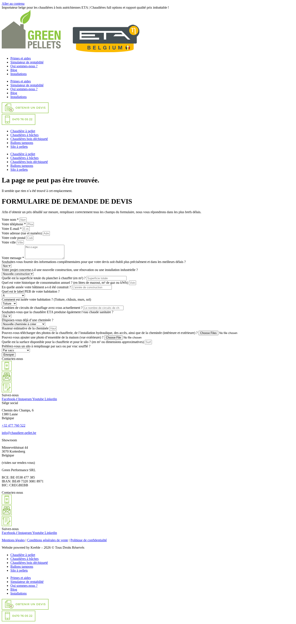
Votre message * (13, 258)
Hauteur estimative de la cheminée (25, 328)
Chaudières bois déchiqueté (29, 139)
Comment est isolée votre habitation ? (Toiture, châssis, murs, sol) (46, 299)
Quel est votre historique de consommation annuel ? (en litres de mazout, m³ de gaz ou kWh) (65, 282)
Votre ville (9, 242)
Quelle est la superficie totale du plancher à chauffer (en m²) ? (44, 278)
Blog (13, 70)
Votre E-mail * (12, 229)
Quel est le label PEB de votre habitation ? (31, 291)
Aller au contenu (13, 3)
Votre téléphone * (14, 224)
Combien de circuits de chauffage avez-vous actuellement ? (42, 308)
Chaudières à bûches (24, 135)
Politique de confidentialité (88, 540)
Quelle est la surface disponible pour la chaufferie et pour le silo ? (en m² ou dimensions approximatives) (73, 342)
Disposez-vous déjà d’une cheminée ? (27, 320)
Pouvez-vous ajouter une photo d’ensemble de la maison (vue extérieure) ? (53, 337)
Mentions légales (13, 540)
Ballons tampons (21, 143)
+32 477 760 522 (13, 425)
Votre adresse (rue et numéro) (22, 233)
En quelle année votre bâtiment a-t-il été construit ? (37, 287)
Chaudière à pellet (22, 131)
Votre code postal (14, 238)
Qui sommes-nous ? (23, 66)
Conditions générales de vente (47, 540)
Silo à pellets (19, 146)
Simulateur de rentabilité (27, 62)
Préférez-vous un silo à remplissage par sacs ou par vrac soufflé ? (46, 346)
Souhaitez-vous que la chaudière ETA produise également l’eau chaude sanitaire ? (57, 312)
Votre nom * (11, 219)
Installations (18, 74)
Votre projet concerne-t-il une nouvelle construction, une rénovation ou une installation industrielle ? (70, 270)
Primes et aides (20, 58)
